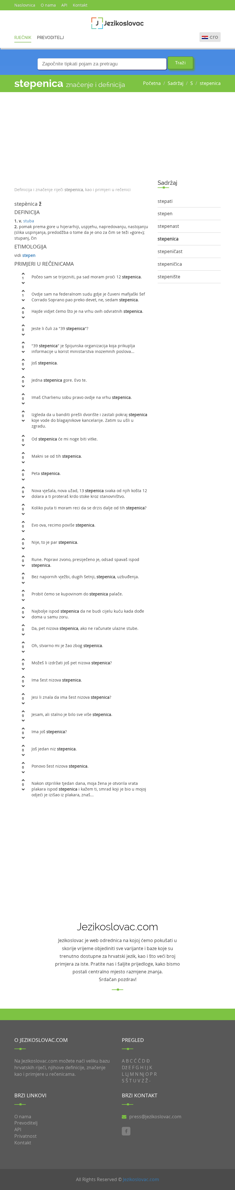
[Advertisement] (81, 138)
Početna (152, 83)
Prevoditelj (50, 37)
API (64, 5)
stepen (29, 255)
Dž (124, 1067)
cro (214, 37)
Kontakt (80, 5)
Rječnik (22, 37)
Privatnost (25, 1136)
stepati (165, 201)
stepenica (210, 83)
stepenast (168, 226)
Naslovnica (24, 5)
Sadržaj (175, 83)
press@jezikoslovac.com (155, 1116)
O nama (48, 5)
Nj (142, 1074)
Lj (127, 1074)
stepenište (169, 276)
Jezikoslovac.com (141, 1179)
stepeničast (170, 251)
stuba (28, 221)
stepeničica (170, 264)
